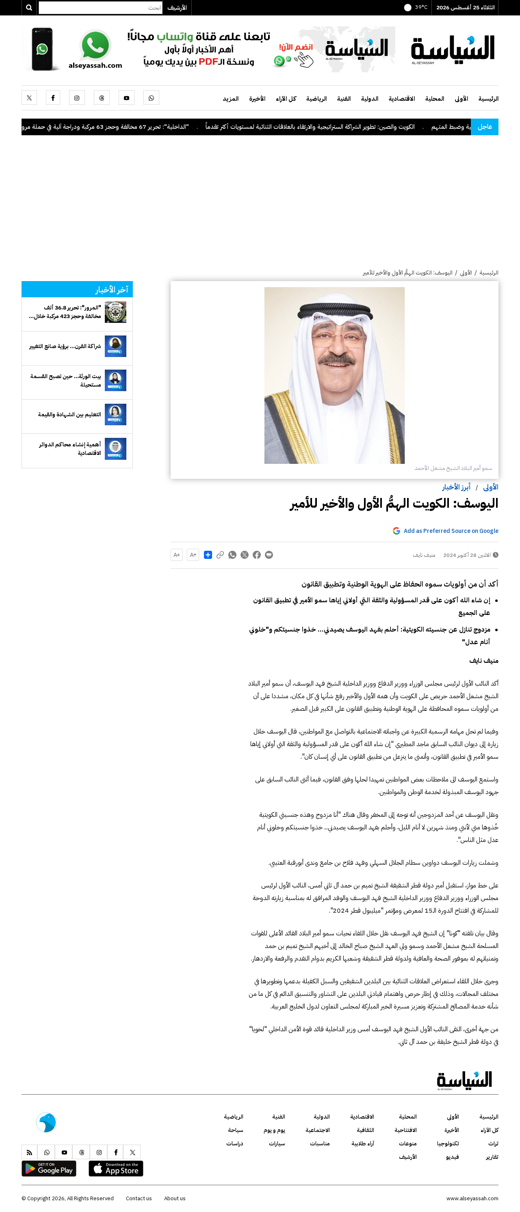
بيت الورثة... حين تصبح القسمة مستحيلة (65, 380)
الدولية (369, 98)
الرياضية (316, 98)
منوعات (408, 1143)
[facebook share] (257, 555)
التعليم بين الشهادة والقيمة (69, 414)
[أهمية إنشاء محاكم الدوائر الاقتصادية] (115, 448)
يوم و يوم (274, 1130)
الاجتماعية (318, 1130)
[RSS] (29, 1152)
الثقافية (365, 1130)
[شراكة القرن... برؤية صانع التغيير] (115, 346)
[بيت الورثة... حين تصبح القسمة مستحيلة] (115, 380)
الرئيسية (488, 98)
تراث (493, 1143)
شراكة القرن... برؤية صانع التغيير (65, 346)
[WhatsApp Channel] (208, 48)
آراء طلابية (362, 1143)
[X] (29, 97)
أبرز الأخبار (456, 486)
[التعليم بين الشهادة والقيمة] (115, 414)
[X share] (244, 555)
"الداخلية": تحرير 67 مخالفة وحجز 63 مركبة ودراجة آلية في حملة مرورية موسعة (120, 126)
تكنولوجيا (448, 1143)
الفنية (344, 98)
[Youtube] (126, 97)
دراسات (234, 1143)
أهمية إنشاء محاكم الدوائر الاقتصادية (70, 448)
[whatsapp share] (232, 555)
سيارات (277, 1143)
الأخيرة (257, 98)
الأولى (461, 98)
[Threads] (102, 97)
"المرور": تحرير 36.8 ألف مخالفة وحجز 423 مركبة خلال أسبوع (67, 311)
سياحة (235, 1130)
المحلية (434, 98)
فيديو (452, 1157)
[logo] (452, 48)
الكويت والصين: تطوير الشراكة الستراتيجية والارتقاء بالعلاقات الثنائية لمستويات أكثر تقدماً (337, 126)
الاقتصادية (402, 98)
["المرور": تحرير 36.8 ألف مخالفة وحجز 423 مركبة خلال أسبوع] (115, 312)
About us (175, 1198)
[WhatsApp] (151, 97)
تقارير (492, 1157)
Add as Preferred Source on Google (451, 531)
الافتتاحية (405, 1130)
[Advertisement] (260, 207)
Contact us (139, 1198)
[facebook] (53, 97)
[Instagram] (77, 97)
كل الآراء (286, 98)
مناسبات (320, 1143)
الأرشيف (177, 7)
